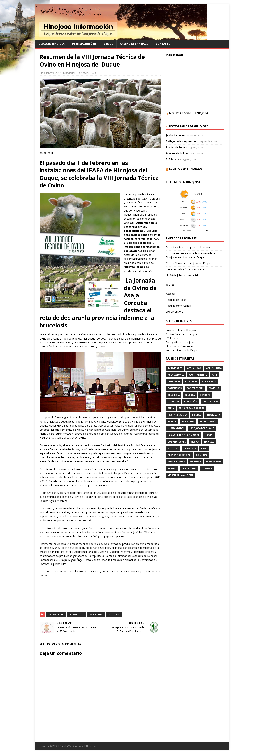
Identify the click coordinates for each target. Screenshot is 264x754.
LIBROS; (208, 435)
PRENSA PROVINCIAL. (179, 455)
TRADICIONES (189, 468)
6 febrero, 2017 (52, 72)
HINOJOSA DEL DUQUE (201, 428)
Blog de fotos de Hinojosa (181, 330)
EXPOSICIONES (210, 401)
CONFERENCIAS (195, 388)
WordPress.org (174, 311)
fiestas (196, 414)
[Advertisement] (195, 84)
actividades (56, 614)
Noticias (85, 72)
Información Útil (84, 43)
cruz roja (174, 395)
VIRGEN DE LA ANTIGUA (180, 475)
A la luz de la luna (177, 153)
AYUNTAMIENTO (198, 374)
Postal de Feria (175, 147)
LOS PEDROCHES (177, 441)
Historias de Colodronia (179, 346)
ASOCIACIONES (176, 374)
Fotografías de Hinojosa (189, 126)
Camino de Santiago (134, 43)
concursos (175, 388)
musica (195, 441)
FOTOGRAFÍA (213, 414)
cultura (190, 395)
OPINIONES (189, 448)
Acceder (170, 293)
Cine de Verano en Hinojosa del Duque (188, 263)
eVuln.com (172, 338)
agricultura (214, 368)
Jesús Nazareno (176, 135)
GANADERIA (96, 614)
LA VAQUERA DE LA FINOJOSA (183, 435)
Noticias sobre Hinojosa (188, 113)
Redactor (70, 72)
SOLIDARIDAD (213, 461)
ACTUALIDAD (194, 368)
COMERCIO (191, 381)
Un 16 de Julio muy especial (182, 275)
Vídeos (108, 43)
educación (190, 401)
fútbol (172, 421)
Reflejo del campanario (181, 141)
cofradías (174, 381)
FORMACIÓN (76, 614)
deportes (173, 401)
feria (171, 408)
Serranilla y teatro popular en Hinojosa (188, 247)
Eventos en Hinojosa (185, 169)
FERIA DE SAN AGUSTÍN (191, 408)
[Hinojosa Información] (121, 38)
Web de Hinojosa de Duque (182, 350)
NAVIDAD (209, 441)
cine (214, 374)
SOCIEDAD (195, 461)
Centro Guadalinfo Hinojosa (182, 334)
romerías (201, 455)
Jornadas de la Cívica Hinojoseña (185, 269)
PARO (204, 448)
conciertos (209, 381)
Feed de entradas (176, 299)
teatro (172, 468)
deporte (205, 395)
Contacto (163, 43)
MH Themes (90, 746)
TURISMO (207, 468)
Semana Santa (176, 461)
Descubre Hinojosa (52, 43)
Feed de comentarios (178, 305)
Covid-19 (214, 388)
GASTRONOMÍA (207, 421)
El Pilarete (172, 159)
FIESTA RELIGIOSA (177, 414)
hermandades (176, 428)
